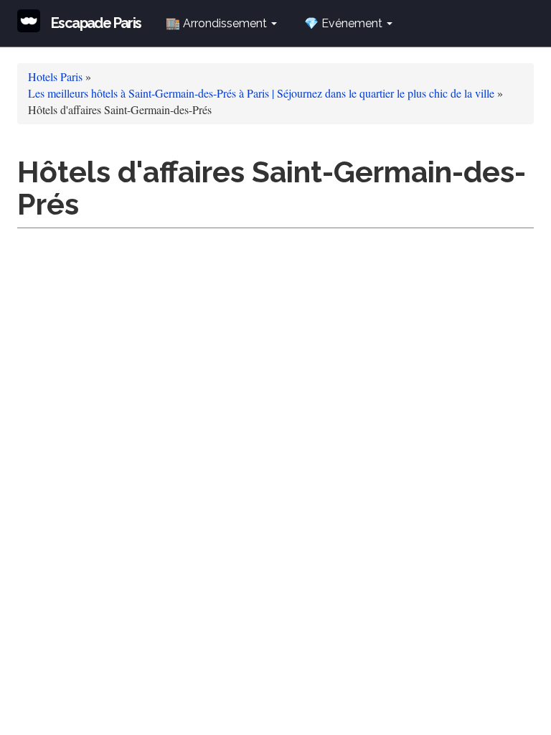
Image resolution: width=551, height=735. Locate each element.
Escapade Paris (96, 23)
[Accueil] (34, 20)
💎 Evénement (344, 23)
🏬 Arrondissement (218, 23)
